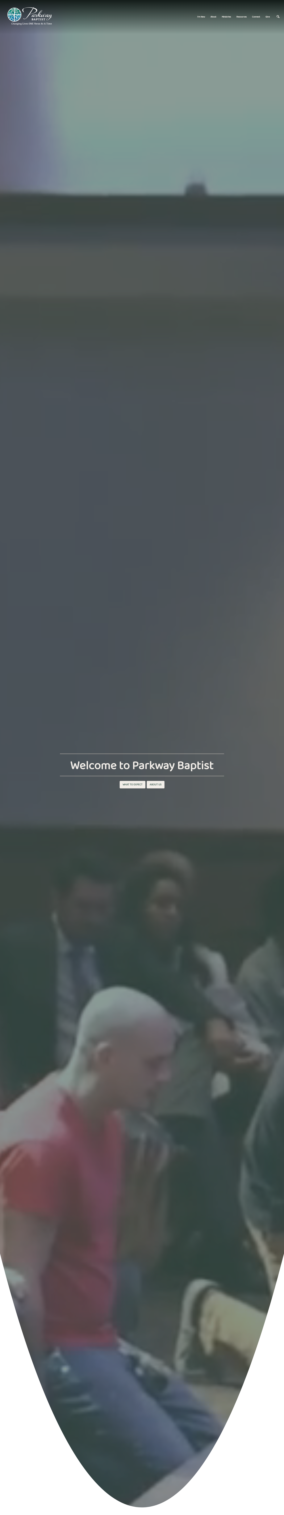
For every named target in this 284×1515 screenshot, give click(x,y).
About (213, 16)
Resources (241, 16)
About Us (156, 784)
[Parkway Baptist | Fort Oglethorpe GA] (29, 16)
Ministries (226, 16)
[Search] (278, 16)
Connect (256, 16)
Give (268, 16)
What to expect (132, 784)
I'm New (201, 16)
